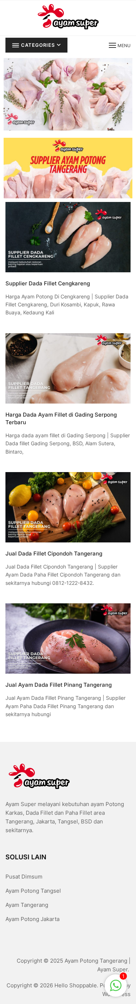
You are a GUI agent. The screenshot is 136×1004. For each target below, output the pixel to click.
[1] (115, 985)
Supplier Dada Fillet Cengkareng (47, 283)
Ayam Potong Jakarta (32, 919)
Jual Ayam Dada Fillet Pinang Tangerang (58, 684)
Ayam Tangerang (26, 904)
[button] (119, 45)
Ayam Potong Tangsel (33, 890)
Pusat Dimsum (23, 876)
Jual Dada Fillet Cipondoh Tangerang (53, 553)
